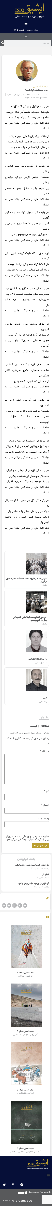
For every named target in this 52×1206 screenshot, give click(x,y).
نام (46, 791)
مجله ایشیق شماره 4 (25, 972)
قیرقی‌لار (45, 874)
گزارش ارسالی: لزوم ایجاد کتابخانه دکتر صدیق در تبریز (26, 580)
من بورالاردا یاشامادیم (37, 659)
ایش (45, 698)
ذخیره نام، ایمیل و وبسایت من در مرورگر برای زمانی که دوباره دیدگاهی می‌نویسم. (27, 837)
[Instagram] (13, 1185)
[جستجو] (2, 43)
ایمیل (45, 805)
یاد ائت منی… (39, 86)
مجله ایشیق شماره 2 (25, 1090)
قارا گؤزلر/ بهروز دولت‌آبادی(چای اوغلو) (33, 883)
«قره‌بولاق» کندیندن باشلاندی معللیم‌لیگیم (32, 865)
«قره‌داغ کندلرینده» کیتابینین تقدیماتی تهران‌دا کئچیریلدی (30, 619)
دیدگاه (44, 751)
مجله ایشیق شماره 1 (25, 1148)
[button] (26, 24)
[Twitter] (4, 1185)
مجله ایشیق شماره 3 (25, 1031)
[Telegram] (22, 1185)
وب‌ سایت (43, 818)
